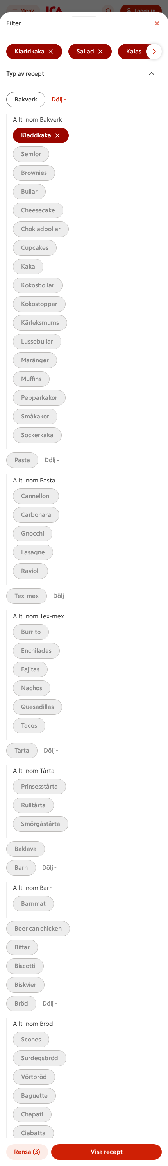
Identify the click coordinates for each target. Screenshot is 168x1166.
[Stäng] (157, 23)
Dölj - (59, 99)
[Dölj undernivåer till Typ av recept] (153, 74)
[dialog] (84, 589)
